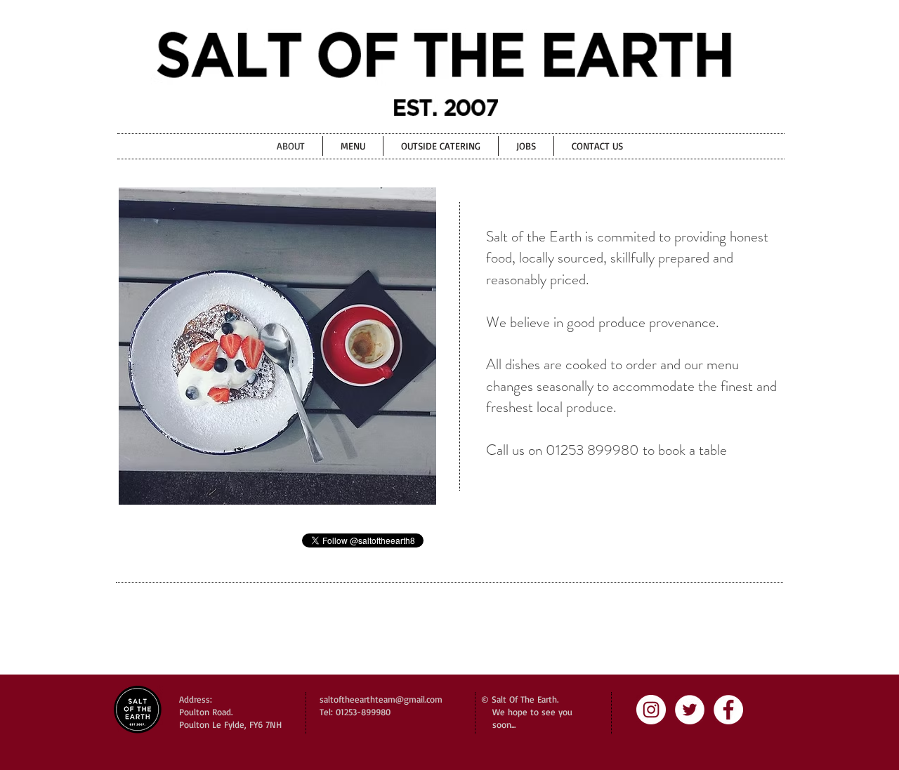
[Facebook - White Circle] (728, 709)
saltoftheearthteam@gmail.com (381, 699)
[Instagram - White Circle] (651, 709)
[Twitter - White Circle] (689, 709)
